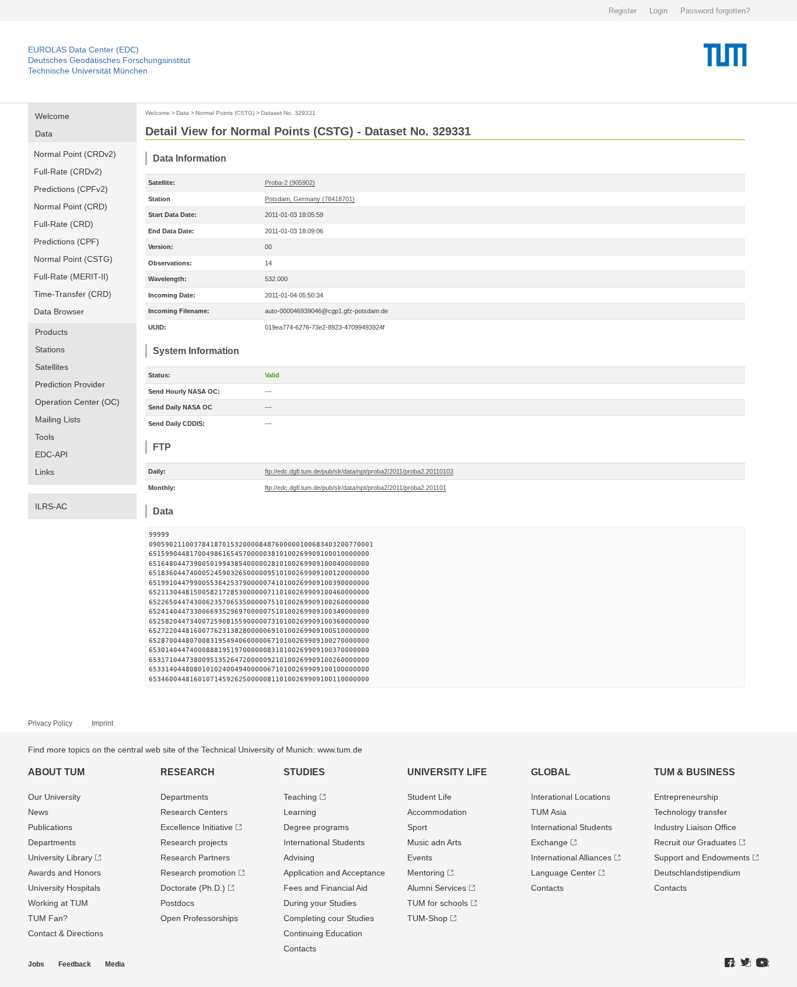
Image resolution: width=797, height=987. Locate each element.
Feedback (74, 964)
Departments (52, 842)
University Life (447, 772)
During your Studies (320, 903)
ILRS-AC (51, 506)
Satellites (51, 367)
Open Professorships (199, 918)
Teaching (300, 797)
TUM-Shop (427, 918)
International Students (324, 842)
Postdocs (177, 903)
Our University (54, 797)
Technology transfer (690, 812)
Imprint (102, 723)
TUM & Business (694, 772)
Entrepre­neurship (686, 797)
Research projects (194, 842)
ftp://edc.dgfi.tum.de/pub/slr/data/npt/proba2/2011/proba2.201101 (355, 487)
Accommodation (437, 812)
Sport (417, 827)
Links (44, 472)
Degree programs (316, 827)
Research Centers (194, 812)
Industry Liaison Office (695, 827)
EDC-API (51, 454)
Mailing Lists (58, 419)
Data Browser (59, 311)
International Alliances (571, 857)
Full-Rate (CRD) (63, 224)
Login (658, 10)
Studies (304, 772)
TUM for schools (437, 903)
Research (187, 772)
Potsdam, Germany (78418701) (310, 198)
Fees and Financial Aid (326, 887)
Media (115, 964)
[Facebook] (730, 963)
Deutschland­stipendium (697, 872)
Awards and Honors (64, 872)
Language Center (563, 872)
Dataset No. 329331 (288, 113)
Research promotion (198, 872)
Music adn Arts (434, 842)
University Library (60, 857)
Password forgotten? (715, 10)
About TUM (56, 772)
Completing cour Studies (329, 918)
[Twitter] (745, 963)
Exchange (549, 842)
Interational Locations (570, 797)
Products (51, 332)
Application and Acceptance (334, 872)
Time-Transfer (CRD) (72, 294)
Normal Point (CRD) (70, 206)
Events (419, 857)
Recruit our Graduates (695, 842)
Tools (44, 437)
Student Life (429, 797)
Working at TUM (58, 903)
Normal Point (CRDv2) (75, 154)
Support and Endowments (702, 857)
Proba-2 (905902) (290, 182)
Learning (300, 812)
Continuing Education (323, 933)
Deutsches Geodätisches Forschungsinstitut (109, 60)
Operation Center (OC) (77, 402)
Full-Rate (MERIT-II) (71, 276)
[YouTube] (762, 963)
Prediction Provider (70, 384)
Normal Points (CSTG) (224, 113)
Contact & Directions (65, 933)
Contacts (300, 948)
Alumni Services (436, 887)
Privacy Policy (50, 723)
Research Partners (195, 857)
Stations (50, 349)
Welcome (52, 116)
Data (44, 133)
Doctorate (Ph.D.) (192, 887)
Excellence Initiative (196, 827)
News (38, 812)
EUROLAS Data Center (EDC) (83, 49)
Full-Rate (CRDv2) (68, 171)
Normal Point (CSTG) (73, 259)
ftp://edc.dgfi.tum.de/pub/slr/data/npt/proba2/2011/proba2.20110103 (359, 471)
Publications (50, 827)
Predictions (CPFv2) (71, 189)
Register (623, 10)
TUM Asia (549, 812)
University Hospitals (64, 887)
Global (551, 772)
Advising (299, 857)
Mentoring (426, 872)
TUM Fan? (48, 918)
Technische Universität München (88, 70)
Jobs (36, 964)
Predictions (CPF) (66, 241)
